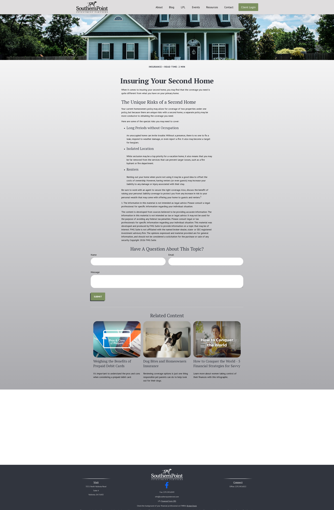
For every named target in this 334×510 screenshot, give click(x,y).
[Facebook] (167, 485)
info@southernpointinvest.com (167, 496)
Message (95, 272)
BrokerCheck (192, 506)
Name (94, 254)
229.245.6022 (240, 486)
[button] (159, 7)
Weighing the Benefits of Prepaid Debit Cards (112, 363)
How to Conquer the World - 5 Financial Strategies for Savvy (216, 363)
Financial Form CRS (168, 501)
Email (171, 254)
